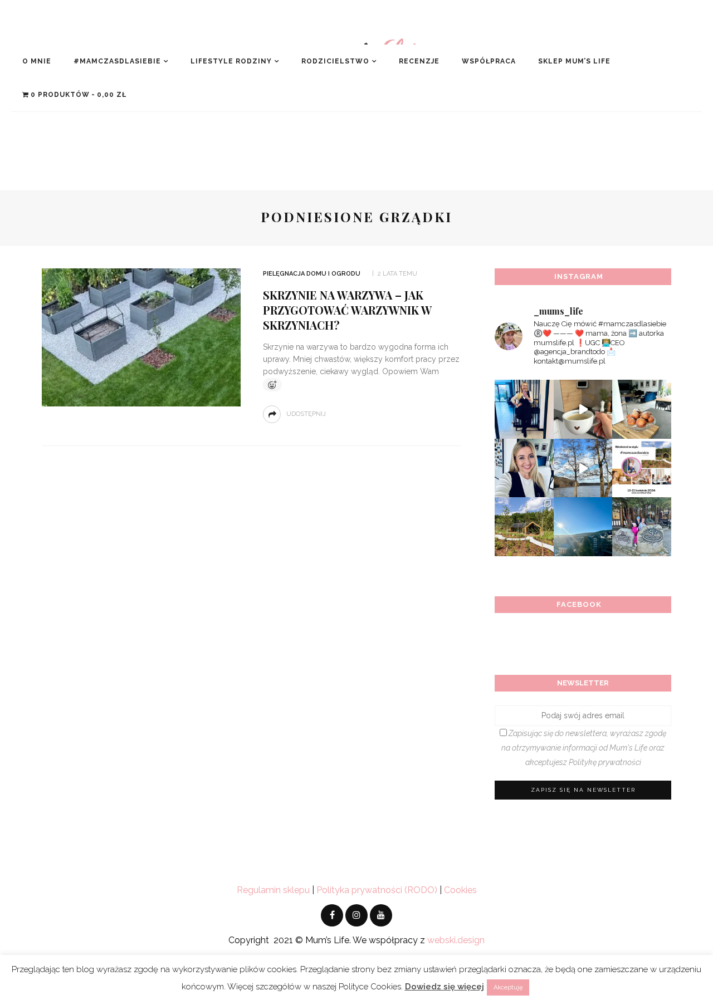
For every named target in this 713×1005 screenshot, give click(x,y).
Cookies (460, 890)
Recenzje (419, 61)
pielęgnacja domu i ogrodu (311, 273)
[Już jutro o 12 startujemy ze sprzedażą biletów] (641, 468)
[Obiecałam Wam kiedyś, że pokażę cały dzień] (583, 409)
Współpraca (489, 61)
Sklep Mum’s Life (574, 61)
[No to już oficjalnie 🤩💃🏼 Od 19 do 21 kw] (524, 526)
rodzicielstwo (335, 61)
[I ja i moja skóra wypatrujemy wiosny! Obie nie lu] (583, 468)
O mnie (36, 61)
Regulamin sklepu (273, 890)
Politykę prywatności (605, 762)
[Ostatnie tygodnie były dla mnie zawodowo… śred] (524, 468)
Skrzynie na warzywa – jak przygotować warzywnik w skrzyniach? (347, 309)
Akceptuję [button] (508, 987)
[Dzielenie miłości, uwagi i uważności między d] (641, 526)
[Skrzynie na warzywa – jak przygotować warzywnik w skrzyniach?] (141, 336)
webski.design (456, 940)
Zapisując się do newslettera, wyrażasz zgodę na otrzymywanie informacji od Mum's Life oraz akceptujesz (583, 748)
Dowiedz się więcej (444, 987)
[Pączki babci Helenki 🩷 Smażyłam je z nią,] (641, 409)
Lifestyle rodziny (231, 61)
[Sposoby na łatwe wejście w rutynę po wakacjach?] (583, 526)
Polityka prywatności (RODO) (376, 890)
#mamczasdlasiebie (117, 61)
